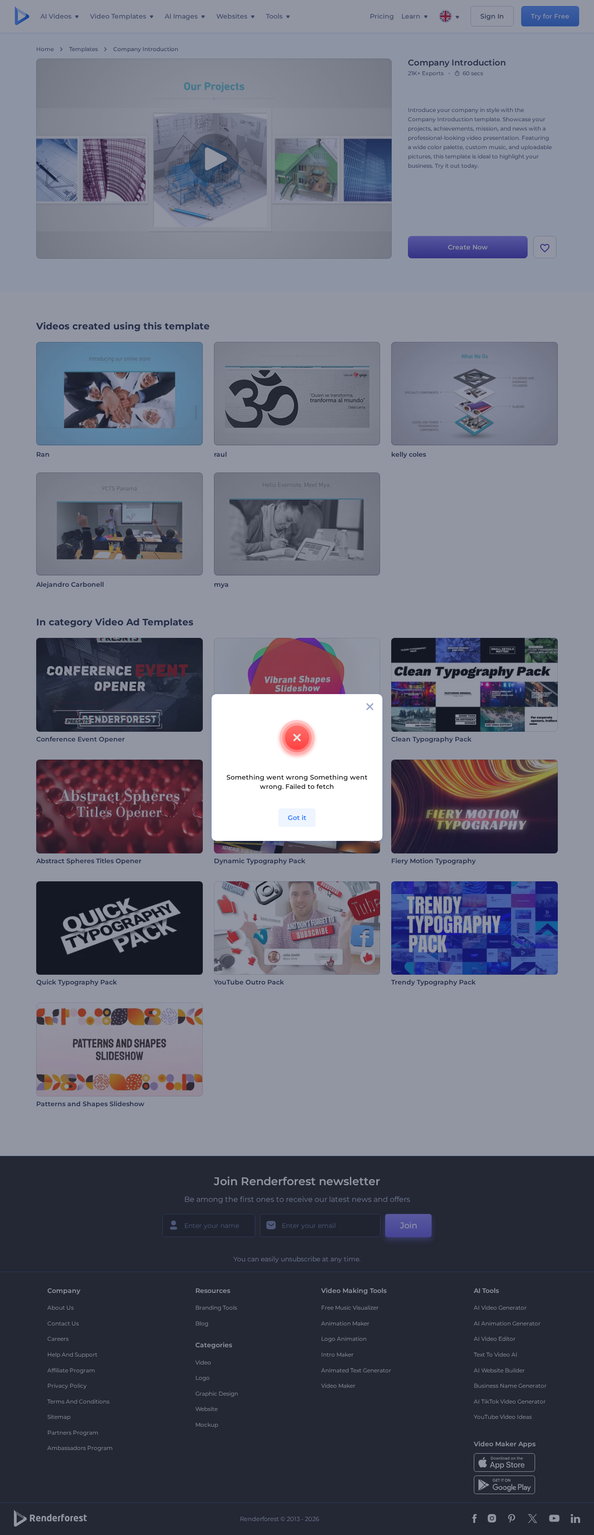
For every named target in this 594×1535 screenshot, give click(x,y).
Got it (297, 817)
